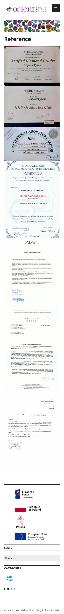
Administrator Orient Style (19, 610)
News (10, 579)
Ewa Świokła (52, 610)
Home (10, 576)
